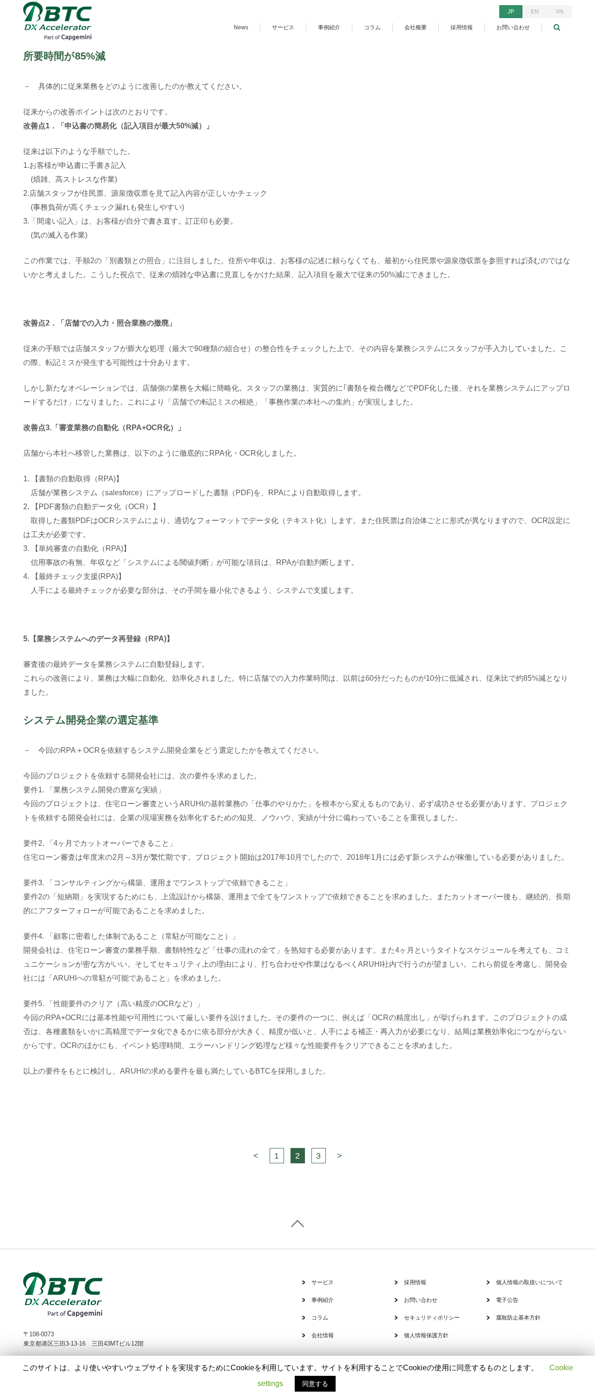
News (241, 27)
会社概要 (415, 27)
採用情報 (461, 27)
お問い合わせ (513, 27)
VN (559, 11)
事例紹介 (329, 27)
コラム (372, 27)
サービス (283, 27)
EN (535, 11)
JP (511, 11)
